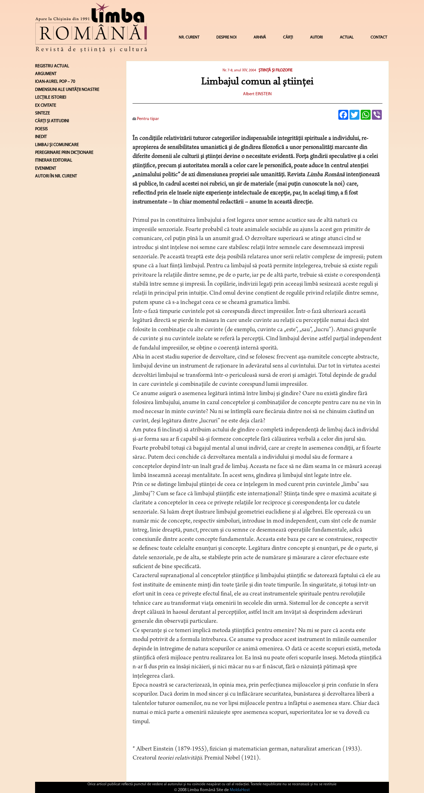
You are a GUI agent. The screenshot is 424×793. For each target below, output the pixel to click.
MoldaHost (240, 790)
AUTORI (316, 37)
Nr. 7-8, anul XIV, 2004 (239, 70)
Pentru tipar (147, 119)
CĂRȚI (288, 37)
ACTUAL (347, 37)
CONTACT (379, 37)
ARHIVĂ (260, 37)
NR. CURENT (189, 37)
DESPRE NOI (226, 37)
